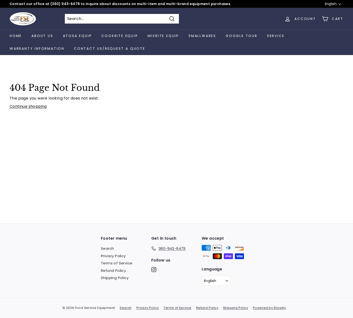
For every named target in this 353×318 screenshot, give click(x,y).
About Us (42, 35)
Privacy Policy (113, 255)
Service (276, 35)
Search (107, 248)
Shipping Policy (114, 277)
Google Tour (241, 35)
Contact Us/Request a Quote (109, 48)
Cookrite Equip (119, 35)
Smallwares (202, 35)
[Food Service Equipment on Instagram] (153, 269)
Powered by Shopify (269, 308)
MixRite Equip (163, 35)
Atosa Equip (77, 35)
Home (16, 35)
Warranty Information (37, 48)
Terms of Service (116, 263)
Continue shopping (28, 106)
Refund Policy (113, 270)
